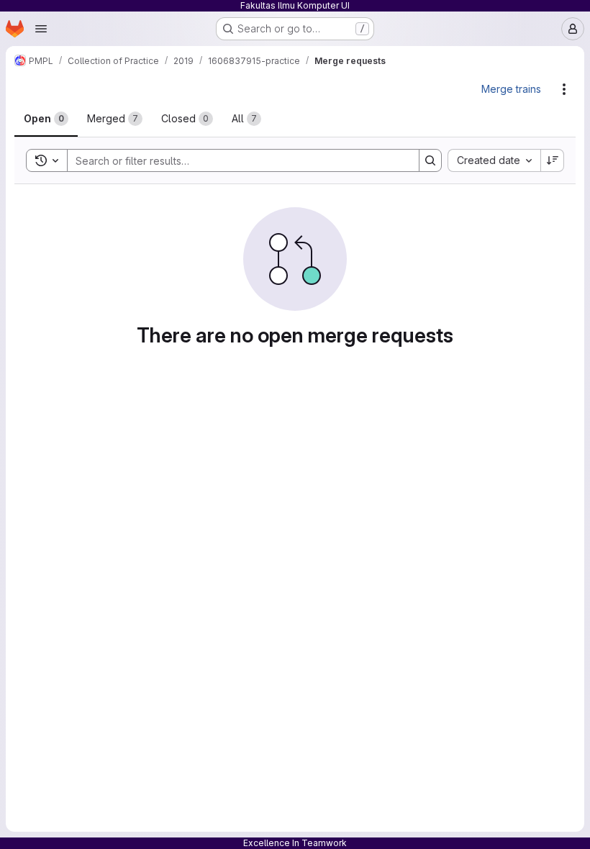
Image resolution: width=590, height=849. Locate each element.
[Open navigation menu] (41, 28)
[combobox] (494, 160)
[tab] (46, 119)
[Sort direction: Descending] (552, 160)
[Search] (430, 160)
